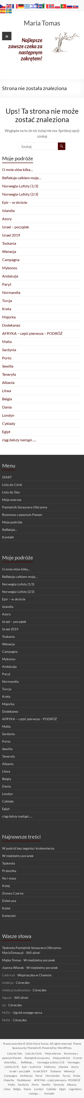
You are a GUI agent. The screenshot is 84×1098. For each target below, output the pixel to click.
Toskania (9, 243)
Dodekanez (11, 325)
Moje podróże (12, 522)
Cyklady (8, 423)
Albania (8, 382)
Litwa (6, 390)
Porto (6, 358)
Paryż (6, 284)
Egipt (6, 431)
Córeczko (23, 983)
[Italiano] (45, 6)
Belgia (7, 399)
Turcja (7, 300)
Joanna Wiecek (13, 968)
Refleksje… (9, 530)
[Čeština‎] (3, 6)
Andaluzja (10, 276)
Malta (7, 341)
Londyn (8, 415)
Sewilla (7, 366)
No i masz (9, 878)
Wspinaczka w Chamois (35, 975)
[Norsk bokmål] (52, 6)
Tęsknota (8, 863)
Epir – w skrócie (14, 202)
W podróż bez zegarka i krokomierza (28, 848)
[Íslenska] (39, 6)
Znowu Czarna (12, 893)
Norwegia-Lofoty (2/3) (20, 194)
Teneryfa (9, 374)
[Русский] (70, 6)
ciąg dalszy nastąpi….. (19, 440)
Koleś (6, 908)
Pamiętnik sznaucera (37, 1058)
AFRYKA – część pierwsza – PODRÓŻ (32, 333)
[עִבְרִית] (33, 6)
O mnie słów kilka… (17, 169)
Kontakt (8, 537)
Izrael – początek (15, 227)
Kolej (6, 886)
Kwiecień (9, 916)
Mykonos (9, 268)
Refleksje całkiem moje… (21, 177)
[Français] (15, 6)
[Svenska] (9, 10)
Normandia (11, 292)
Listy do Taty (11, 492)
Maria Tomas (42, 23)
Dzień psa (9, 901)
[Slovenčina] (76, 6)
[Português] (64, 6)
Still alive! (33, 953)
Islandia (8, 210)
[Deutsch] (21, 6)
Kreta (6, 308)
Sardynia (9, 349)
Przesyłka (9, 871)
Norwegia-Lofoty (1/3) (20, 186)
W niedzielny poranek (17, 856)
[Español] (3, 10)
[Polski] (58, 6)
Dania (7, 407)
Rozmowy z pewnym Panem (22, 515)
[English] (9, 6)
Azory (7, 218)
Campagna (10, 259)
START (7, 477)
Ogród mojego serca (27, 1012)
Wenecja (9, 251)
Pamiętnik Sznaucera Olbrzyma (24, 507)
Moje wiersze (11, 500)
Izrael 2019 (11, 235)
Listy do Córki (12, 485)
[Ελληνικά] (27, 6)
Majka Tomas (11, 960)
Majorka (9, 317)
